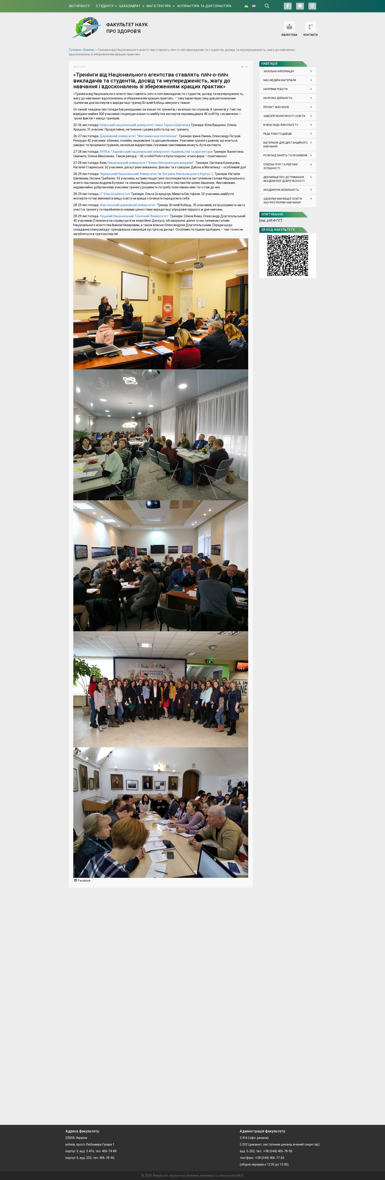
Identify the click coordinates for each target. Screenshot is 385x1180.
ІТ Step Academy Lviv (115, 194)
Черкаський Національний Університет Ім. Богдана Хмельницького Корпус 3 (156, 174)
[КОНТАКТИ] (310, 27)
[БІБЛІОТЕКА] (289, 27)
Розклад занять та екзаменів (285, 155)
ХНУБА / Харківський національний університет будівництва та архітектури (156, 151)
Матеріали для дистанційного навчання (285, 144)
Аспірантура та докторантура (204, 6)
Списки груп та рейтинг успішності (280, 166)
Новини (88, 50)
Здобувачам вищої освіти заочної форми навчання (282, 200)
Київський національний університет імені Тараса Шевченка (145, 125)
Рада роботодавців (277, 133)
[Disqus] (161, 947)
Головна (75, 50)
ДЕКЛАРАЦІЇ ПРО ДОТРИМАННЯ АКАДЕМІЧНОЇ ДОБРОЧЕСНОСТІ (284, 179)
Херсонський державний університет (128, 205)
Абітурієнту (79, 6)
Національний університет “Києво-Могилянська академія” (151, 163)
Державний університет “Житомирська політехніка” (138, 136)
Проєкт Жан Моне (276, 107)
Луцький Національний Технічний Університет (134, 216)
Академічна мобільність (281, 189)
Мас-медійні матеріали (279, 80)
